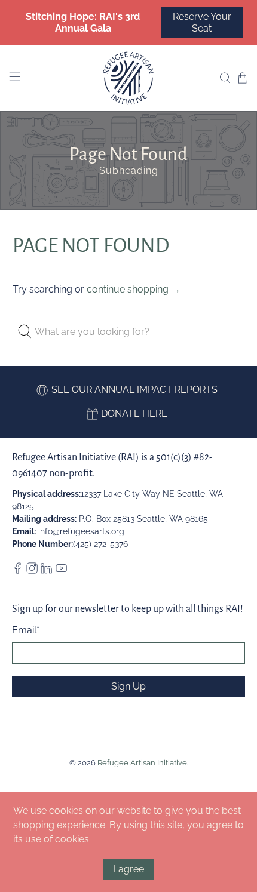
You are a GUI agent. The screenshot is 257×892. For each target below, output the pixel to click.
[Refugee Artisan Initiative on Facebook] (17, 571)
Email (25, 630)
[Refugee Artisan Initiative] (129, 78)
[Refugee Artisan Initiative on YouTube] (61, 571)
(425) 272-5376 (100, 544)
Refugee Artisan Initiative (142, 762)
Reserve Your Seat (202, 22)
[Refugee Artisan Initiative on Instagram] (32, 571)
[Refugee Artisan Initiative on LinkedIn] (46, 571)
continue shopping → (133, 289)
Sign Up (128, 686)
